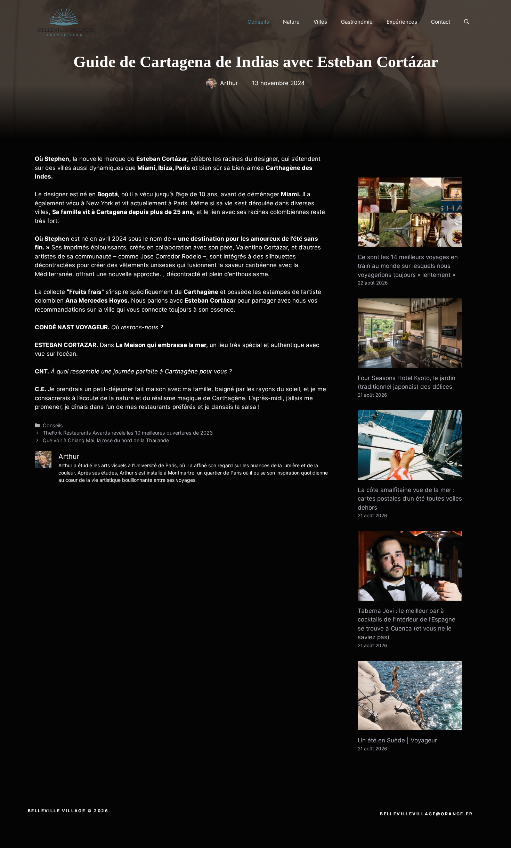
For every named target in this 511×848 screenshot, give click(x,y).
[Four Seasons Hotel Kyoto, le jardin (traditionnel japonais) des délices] (410, 363)
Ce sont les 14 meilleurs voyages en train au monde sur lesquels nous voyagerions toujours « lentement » (408, 266)
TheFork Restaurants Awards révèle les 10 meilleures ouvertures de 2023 (128, 433)
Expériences (402, 21)
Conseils (258, 21)
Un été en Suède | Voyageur (397, 740)
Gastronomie (357, 21)
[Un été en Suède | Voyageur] (410, 725)
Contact (440, 21)
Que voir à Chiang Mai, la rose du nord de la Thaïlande (106, 440)
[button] (466, 21)
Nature (291, 21)
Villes (320, 21)
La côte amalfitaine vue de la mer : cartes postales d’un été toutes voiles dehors (410, 498)
